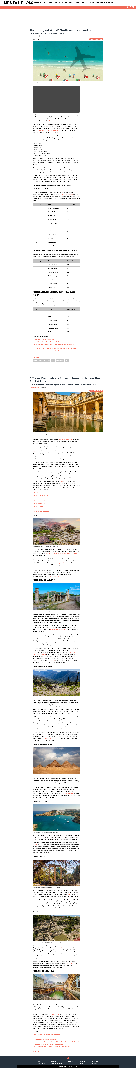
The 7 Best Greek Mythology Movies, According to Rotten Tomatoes (52, 1046)
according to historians (60, 563)
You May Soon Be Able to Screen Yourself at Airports (48, 351)
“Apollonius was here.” (67, 793)
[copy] (41, 39)
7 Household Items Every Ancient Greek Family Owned (48, 1044)
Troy (36, 492)
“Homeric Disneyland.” (53, 576)
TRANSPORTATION (60, 360)
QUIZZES (92, 3)
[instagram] (127, 7)
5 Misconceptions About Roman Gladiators (45, 1039)
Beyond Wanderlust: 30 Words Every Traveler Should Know (49, 342)
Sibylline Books (48, 738)
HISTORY (77, 3)
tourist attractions (42, 908)
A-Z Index (81, 1063)
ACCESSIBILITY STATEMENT (56, 1063)
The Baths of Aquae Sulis (42, 511)
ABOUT (39, 1061)
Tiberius (35, 845)
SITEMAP (69, 1063)
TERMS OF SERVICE (41, 1063)
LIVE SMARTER (47, 360)
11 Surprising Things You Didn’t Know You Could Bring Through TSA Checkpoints (55, 348)
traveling (73, 119)
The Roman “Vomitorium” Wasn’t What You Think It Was (49, 1037)
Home (34, 367)
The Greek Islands (40, 503)
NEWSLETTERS (71, 1061)
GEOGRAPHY (68, 3)
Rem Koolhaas (62, 457)
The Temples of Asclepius (42, 495)
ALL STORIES (109, 3)
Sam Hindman (35, 36)
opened (69, 894)
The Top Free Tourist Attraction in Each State (45, 339)
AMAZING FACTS (47, 3)
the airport (52, 121)
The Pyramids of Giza (41, 501)
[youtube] (133, 7)
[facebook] (121, 7)
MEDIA (67, 360)
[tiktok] (130, 7)
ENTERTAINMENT (58, 3)
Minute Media (65, 1066)
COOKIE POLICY (95, 1061)
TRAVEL (40, 360)
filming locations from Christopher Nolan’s (61, 553)
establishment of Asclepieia (58, 629)
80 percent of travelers (66, 194)
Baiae (37, 509)
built (61, 481)
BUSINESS (35, 360)
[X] (124, 7)
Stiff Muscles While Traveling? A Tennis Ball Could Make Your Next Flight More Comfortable (55, 345)
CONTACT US (53, 1061)
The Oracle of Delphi (40, 498)
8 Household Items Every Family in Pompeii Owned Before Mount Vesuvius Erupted (56, 1042)
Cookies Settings (95, 1063)
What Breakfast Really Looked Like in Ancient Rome (47, 1034)
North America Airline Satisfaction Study (49, 130)
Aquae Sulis (55, 1014)
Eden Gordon (35, 387)
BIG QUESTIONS (100, 3)
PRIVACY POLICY (82, 1061)
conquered (42, 717)
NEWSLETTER (37, 3)
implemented (36, 902)
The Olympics (39, 506)
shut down (51, 660)
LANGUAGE (84, 3)
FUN (53, 360)
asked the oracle (40, 727)
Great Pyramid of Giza (65, 440)
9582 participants (45, 136)
